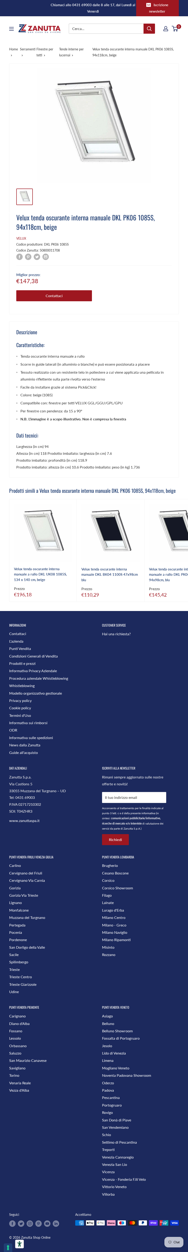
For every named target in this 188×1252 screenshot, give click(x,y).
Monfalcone (19, 910)
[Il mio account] (165, 28)
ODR (13, 730)
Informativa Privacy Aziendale (33, 670)
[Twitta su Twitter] (37, 256)
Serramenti (28, 49)
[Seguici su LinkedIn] (56, 1223)
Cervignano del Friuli (25, 873)
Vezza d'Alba (19, 1090)
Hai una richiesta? (116, 634)
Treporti (108, 1149)
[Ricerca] (149, 29)
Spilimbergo (18, 962)
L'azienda (16, 641)
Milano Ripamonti (116, 939)
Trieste (14, 969)
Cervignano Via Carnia (27, 880)
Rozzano (108, 954)
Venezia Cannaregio (118, 1157)
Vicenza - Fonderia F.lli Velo (124, 1179)
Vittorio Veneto (114, 1186)
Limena (107, 1060)
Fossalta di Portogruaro (121, 1038)
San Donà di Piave (116, 1120)
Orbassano (18, 1046)
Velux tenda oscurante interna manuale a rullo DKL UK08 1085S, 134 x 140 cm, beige (40, 574)
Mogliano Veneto (115, 1068)
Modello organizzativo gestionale (35, 693)
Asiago (107, 1016)
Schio (106, 1134)
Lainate (108, 902)
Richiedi (115, 839)
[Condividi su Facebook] (19, 256)
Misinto (108, 947)
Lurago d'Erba (113, 910)
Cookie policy (20, 708)
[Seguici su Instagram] (30, 1223)
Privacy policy (20, 700)
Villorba (108, 1194)
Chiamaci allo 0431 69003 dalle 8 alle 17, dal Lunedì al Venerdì (93, 8)
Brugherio (110, 865)
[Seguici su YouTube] (47, 1223)
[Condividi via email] (45, 256)
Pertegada (17, 925)
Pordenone (18, 939)
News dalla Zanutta (24, 745)
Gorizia (15, 888)
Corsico (108, 880)
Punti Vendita (20, 648)
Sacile (14, 954)
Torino (14, 1075)
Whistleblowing (22, 685)
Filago (107, 895)
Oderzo (108, 1083)
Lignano (15, 902)
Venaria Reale (20, 1083)
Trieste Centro (20, 977)
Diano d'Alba (19, 1023)
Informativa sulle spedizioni (31, 737)
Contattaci (54, 295)
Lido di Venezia (114, 1053)
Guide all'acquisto (23, 752)
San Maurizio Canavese (28, 1060)
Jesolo (107, 1046)
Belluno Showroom (117, 1031)
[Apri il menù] (11, 29)
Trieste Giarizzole (22, 984)
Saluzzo (15, 1053)
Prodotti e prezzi (22, 663)
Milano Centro (113, 917)
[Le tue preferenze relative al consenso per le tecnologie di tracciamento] (8, 1247)
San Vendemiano (115, 1127)
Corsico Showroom (117, 888)
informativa (148, 813)
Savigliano (17, 1068)
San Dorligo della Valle (27, 947)
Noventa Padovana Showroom (126, 1075)
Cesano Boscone (115, 873)
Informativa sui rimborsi (28, 723)
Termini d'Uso (20, 715)
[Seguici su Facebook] (12, 1223)
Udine (14, 991)
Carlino (15, 865)
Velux (21, 238)
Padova (108, 1090)
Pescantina (111, 1097)
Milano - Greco (114, 925)
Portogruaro (112, 1105)
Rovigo (107, 1112)
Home (13, 49)
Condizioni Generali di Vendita (33, 656)
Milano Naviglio (114, 932)
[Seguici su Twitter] (21, 1223)
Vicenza (108, 1172)
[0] (175, 28)
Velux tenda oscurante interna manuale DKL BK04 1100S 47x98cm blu (109, 574)
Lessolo (15, 1038)
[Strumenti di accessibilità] (19, 1244)
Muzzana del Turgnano (27, 917)
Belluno (108, 1023)
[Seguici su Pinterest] (38, 1223)
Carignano (17, 1016)
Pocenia (15, 932)
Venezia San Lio (114, 1164)
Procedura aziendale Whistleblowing (38, 678)
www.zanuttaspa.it (24, 820)
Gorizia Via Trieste (23, 895)
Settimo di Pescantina (119, 1142)
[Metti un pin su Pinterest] (28, 256)
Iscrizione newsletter (158, 8)
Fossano (15, 1031)
